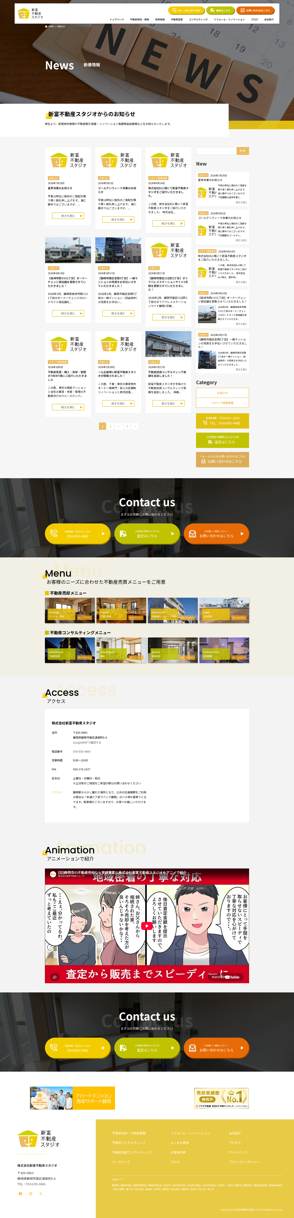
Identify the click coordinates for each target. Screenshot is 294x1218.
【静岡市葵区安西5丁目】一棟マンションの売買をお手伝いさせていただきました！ (118, 282)
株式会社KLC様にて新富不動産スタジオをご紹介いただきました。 (168, 192)
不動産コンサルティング (129, 1142)
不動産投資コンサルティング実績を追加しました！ (167, 374)
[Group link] (222, 421)
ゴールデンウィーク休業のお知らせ (117, 190)
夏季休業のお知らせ (60, 188)
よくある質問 (179, 1142)
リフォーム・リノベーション (190, 1133)
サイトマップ (238, 1152)
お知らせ (203, 175)
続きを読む (68, 216)
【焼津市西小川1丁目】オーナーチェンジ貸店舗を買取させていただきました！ (67, 282)
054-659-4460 (81, 751)
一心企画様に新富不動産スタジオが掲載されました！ (117, 374)
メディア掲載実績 (207, 251)
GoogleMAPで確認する (87, 742)
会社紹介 (235, 1133)
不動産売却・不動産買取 (129, 1133)
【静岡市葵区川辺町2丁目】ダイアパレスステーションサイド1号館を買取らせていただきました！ (168, 284)
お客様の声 (178, 1152)
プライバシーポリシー (244, 1162)
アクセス (235, 1142)
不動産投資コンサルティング (132, 1152)
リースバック (121, 1162)
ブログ (175, 1162)
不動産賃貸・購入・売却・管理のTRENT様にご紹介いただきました (67, 376)
